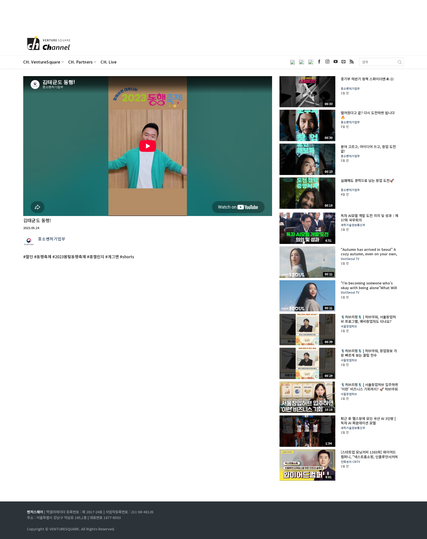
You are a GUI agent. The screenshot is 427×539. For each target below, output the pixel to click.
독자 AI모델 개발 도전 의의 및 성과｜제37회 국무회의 (369, 217)
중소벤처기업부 (51, 239)
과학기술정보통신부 (353, 225)
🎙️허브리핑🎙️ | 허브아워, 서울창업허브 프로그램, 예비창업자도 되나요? (368, 319)
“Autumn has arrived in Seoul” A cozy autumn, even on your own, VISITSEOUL (369, 254)
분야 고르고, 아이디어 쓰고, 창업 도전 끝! (368, 148)
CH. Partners (80, 62)
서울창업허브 (349, 326)
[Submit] (400, 62)
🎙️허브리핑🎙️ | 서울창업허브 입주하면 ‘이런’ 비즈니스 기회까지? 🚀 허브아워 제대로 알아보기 (369, 389)
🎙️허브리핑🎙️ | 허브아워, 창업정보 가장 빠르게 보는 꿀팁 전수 (369, 352)
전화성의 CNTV (350, 462)
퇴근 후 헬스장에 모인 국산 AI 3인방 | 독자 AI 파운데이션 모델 (368, 420)
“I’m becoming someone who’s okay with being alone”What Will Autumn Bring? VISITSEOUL (369, 287)
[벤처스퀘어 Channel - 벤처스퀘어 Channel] (48, 43)
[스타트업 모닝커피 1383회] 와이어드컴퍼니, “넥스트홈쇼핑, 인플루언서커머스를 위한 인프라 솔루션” (369, 456)
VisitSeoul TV (350, 259)
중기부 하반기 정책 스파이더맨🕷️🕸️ (367, 79)
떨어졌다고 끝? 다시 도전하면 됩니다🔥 (368, 114)
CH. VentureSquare (41, 62)
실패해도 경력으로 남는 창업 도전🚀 (367, 180)
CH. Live (109, 62)
